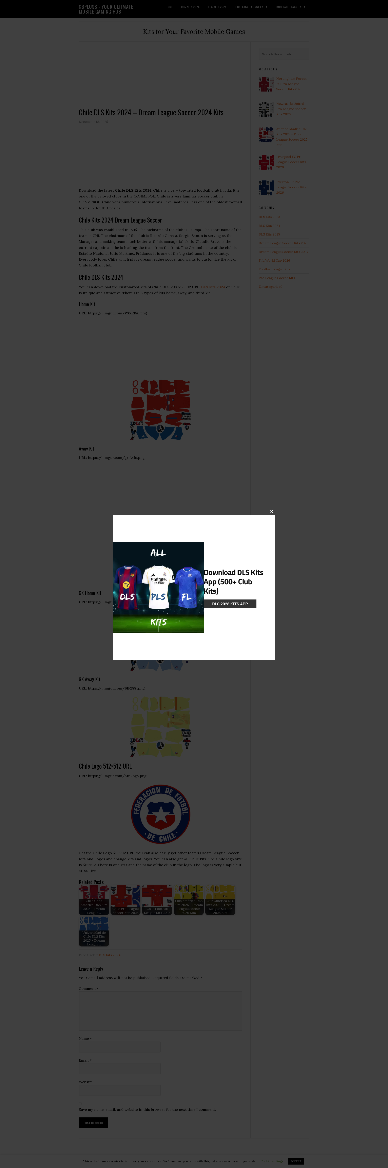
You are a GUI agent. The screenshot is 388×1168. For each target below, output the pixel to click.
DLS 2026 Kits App (230, 604)
